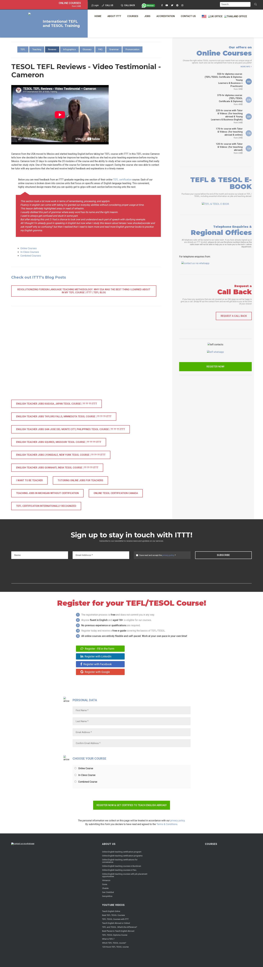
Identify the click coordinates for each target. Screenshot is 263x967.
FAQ (100, 49)
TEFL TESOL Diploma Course (114, 935)
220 (249, 116)
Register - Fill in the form (99, 648)
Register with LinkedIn (97, 656)
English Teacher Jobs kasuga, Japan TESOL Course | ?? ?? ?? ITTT (56, 403)
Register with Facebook (97, 664)
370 (249, 100)
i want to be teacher (29, 480)
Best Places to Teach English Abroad (118, 931)
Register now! (215, 366)
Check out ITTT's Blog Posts (38, 277)
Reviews (52, 49)
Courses (132, 16)
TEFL (22, 49)
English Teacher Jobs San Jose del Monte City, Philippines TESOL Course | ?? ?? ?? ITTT (70, 429)
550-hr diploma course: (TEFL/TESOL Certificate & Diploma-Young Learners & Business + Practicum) (224, 81)
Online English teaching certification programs (122, 856)
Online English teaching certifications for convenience (119, 861)
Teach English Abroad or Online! (116, 923)
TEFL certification (122, 179)
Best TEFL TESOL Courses (113, 915)
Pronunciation (132, 49)
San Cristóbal (108, 892)
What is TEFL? (108, 939)
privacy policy (168, 555)
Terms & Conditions (166, 824)
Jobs (147, 16)
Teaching (36, 49)
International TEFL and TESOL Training (61, 23)
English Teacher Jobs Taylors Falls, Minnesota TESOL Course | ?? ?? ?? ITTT (63, 416)
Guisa (104, 884)
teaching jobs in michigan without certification (47, 493)
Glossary (87, 49)
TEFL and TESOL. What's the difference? (119, 927)
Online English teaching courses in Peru (119, 870)
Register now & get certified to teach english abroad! (131, 805)
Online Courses (70, 3)
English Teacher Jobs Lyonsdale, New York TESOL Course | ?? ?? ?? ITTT (60, 454)
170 (249, 133)
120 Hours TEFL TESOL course (115, 947)
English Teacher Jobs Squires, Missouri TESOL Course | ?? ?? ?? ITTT (58, 442)
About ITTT (114, 16)
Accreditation (165, 16)
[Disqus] (86, 356)
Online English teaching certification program (121, 852)
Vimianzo (106, 880)
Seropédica (107, 896)
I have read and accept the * (157, 555)
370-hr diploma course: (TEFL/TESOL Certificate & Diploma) (230, 99)
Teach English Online (111, 911)
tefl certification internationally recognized (46, 505)
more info (245, 67)
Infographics (69, 49)
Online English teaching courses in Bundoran (121, 866)
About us (109, 844)
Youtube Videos (113, 905)
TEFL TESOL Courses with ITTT (115, 919)
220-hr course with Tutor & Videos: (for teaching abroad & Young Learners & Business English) (227, 116)
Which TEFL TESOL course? (114, 943)
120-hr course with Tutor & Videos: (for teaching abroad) (229, 148)
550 (249, 81)
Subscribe (223, 555)
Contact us (188, 16)
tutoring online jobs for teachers (80, 480)
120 (249, 148)
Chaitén (105, 888)
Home (98, 16)
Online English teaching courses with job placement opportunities (124, 875)
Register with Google (97, 672)
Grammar (114, 49)
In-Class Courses (29, 252)
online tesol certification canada (116, 493)
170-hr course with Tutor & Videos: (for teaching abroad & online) (229, 133)
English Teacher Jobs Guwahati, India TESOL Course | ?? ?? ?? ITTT (57, 467)
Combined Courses (30, 255)
